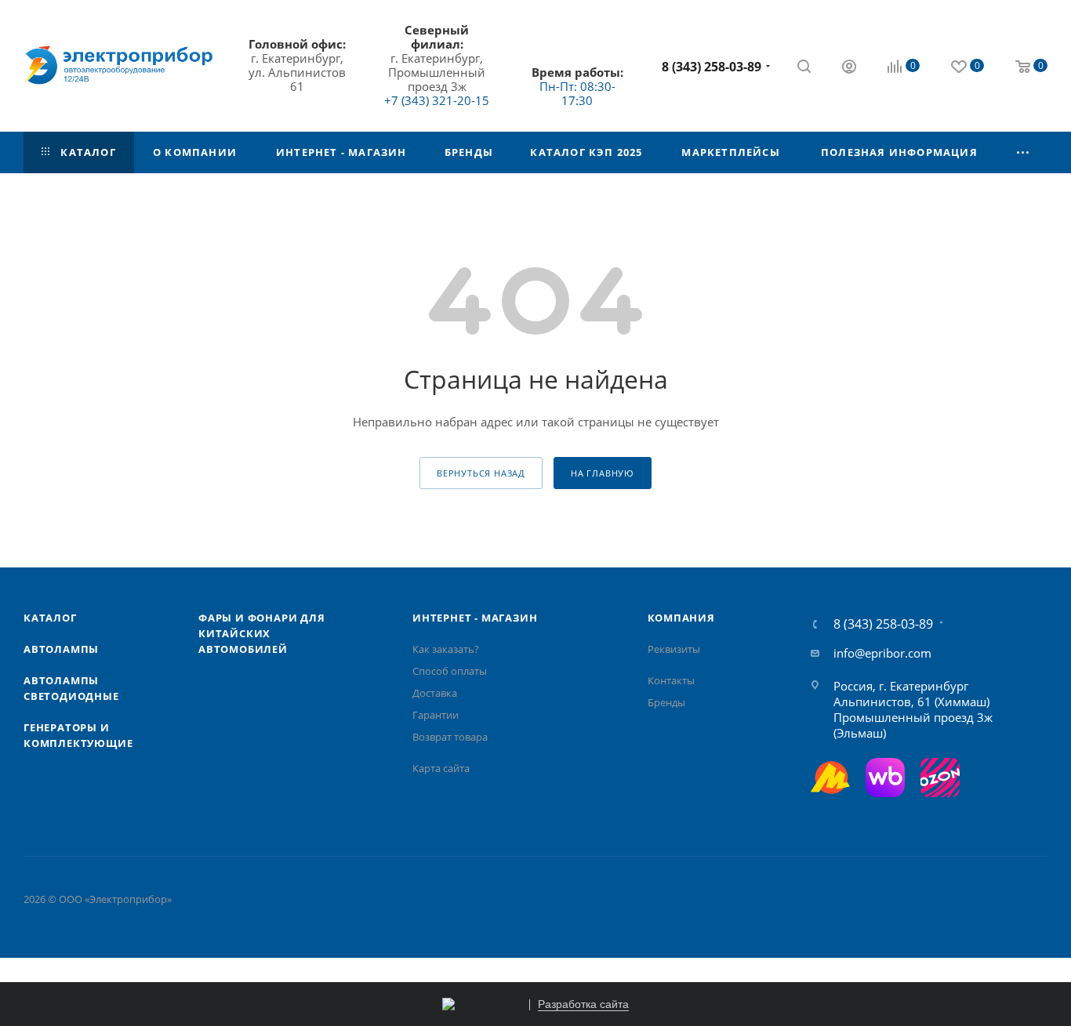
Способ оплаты (449, 671)
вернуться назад (481, 473)
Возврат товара (450, 737)
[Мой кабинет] (849, 68)
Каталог (50, 618)
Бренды (666, 702)
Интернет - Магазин (474, 618)
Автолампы (61, 649)
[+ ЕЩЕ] (1023, 152)
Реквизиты (674, 649)
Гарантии (435, 715)
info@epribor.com (882, 653)
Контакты (671, 680)
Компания (681, 618)
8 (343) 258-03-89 (711, 66)
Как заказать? (445, 649)
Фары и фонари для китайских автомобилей (261, 633)
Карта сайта (441, 768)
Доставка (434, 693)
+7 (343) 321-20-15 (436, 100)
